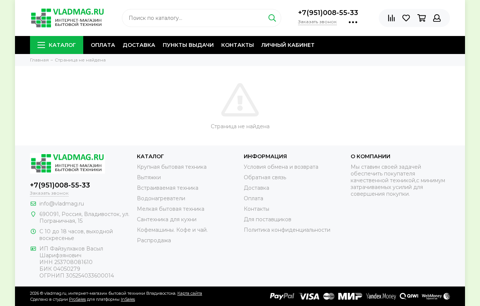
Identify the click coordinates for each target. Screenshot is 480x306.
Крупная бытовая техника (172, 167)
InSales (128, 299)
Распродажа (154, 240)
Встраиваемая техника (167, 187)
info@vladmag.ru (61, 203)
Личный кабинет (288, 45)
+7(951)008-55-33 (328, 13)
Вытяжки (149, 177)
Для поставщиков (267, 219)
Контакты (237, 45)
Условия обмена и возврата (281, 167)
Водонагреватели (161, 198)
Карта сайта (189, 293)
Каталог (62, 45)
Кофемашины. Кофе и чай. (172, 229)
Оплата (103, 45)
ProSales (77, 299)
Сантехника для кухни (166, 219)
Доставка (139, 45)
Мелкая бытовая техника (170, 209)
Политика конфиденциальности (287, 229)
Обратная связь (265, 177)
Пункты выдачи (188, 45)
